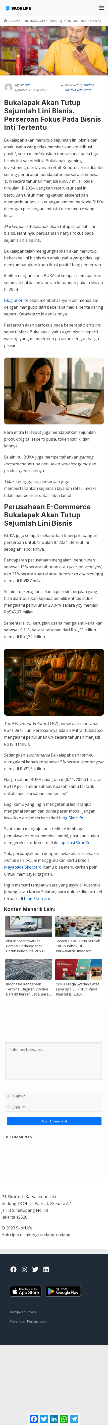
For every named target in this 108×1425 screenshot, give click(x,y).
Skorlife (25, 85)
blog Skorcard (37, 898)
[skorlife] (22, 5)
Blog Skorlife (16, 300)
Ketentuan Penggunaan (28, 1321)
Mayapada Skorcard (22, 867)
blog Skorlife (71, 818)
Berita (15, 21)
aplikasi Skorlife (75, 842)
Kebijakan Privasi (23, 1312)
